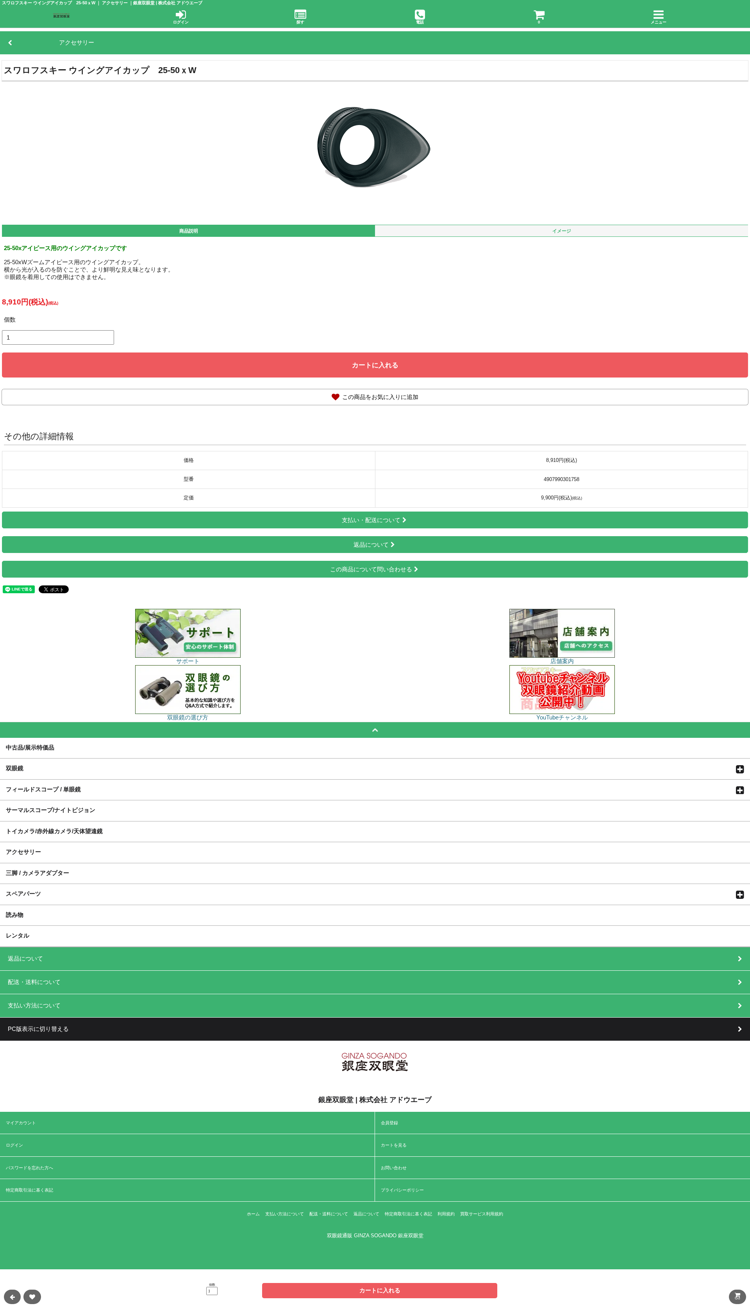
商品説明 (188, 231)
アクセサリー (23, 851)
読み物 (14, 914)
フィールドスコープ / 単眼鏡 (43, 789)
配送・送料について (328, 1213)
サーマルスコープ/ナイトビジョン (50, 810)
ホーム (253, 1213)
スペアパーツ (23, 893)
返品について (371, 544)
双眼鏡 (14, 768)
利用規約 (446, 1213)
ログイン (14, 1145)
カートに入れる (375, 365)
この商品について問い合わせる (371, 569)
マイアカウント (21, 1122)
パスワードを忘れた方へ (29, 1167)
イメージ (561, 231)
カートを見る (394, 1145)
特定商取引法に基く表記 (29, 1190)
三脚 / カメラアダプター (37, 873)
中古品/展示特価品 (30, 747)
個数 (10, 319)
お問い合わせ (394, 1167)
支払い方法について (284, 1213)
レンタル (17, 935)
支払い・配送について (371, 520)
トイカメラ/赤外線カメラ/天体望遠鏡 (54, 831)
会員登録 (389, 1122)
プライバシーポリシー (402, 1190)
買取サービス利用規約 (481, 1213)
